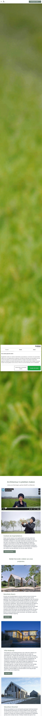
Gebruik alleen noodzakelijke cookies (20, 368)
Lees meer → (8, 617)
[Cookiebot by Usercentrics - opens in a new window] (36, 346)
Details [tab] (20, 349)
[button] (1, 1)
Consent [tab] (7, 349)
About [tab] (34, 349)
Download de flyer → (9, 551)
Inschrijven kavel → (35, 1)
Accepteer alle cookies (34, 368)
